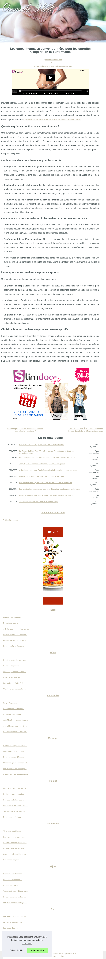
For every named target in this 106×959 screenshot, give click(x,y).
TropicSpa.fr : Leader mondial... (16, 940)
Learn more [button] (27, 943)
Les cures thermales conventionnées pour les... (53, 66)
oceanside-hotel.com (53, 60)
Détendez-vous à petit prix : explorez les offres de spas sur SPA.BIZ (47, 495)
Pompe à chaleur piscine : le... (15, 788)
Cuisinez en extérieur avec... (14, 843)
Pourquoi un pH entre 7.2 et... (15, 805)
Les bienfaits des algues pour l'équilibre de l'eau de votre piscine (45, 483)
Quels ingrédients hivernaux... (15, 854)
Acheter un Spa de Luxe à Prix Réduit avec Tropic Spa (41, 476)
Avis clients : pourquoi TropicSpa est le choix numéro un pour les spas (48, 470)
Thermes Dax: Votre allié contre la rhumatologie (38, 502)
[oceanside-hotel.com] (53, 21)
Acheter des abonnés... (12, 617)
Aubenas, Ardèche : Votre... (14, 672)
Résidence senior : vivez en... (15, 732)
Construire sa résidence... (13, 709)
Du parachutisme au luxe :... (14, 897)
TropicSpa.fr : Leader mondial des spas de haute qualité (42, 464)
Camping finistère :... (11, 885)
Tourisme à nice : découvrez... (15, 891)
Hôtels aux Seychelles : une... (15, 660)
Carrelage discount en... (13, 714)
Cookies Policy (72, 953)
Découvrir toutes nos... (12, 880)
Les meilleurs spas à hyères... (15, 916)
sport (55, 956)
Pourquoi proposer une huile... (15, 934)
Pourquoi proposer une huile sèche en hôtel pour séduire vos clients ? (25, 430)
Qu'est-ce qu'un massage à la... (16, 763)
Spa (53, 63)
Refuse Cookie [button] (16, 950)
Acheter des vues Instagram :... (16, 629)
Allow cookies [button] (37, 950)
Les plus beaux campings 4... (15, 902)
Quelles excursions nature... (14, 689)
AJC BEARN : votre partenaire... (16, 720)
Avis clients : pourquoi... (13, 945)
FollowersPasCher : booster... (15, 635)
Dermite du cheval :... (12, 623)
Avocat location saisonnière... (15, 726)
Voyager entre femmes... (13, 874)
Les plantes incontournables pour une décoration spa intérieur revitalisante (49, 489)
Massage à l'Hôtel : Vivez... (14, 751)
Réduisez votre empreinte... (14, 794)
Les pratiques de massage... (14, 769)
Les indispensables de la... (14, 837)
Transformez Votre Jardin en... (15, 811)
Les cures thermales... (12, 928)
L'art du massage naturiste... (15, 746)
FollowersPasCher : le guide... (15, 640)
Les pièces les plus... (11, 860)
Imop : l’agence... (10, 703)
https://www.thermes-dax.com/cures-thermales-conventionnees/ (52, 119)
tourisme (62, 956)
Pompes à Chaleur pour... (13, 800)
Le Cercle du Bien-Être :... (13, 922)
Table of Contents (10, 520)
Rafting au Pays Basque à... (14, 646)
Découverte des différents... (14, 757)
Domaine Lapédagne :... (13, 666)
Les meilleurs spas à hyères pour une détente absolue (41, 445)
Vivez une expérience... (12, 831)
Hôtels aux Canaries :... (12, 677)
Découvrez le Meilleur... (12, 817)
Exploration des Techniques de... (16, 774)
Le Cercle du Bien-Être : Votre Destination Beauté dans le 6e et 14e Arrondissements (85, 430)
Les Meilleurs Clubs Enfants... (15, 683)
